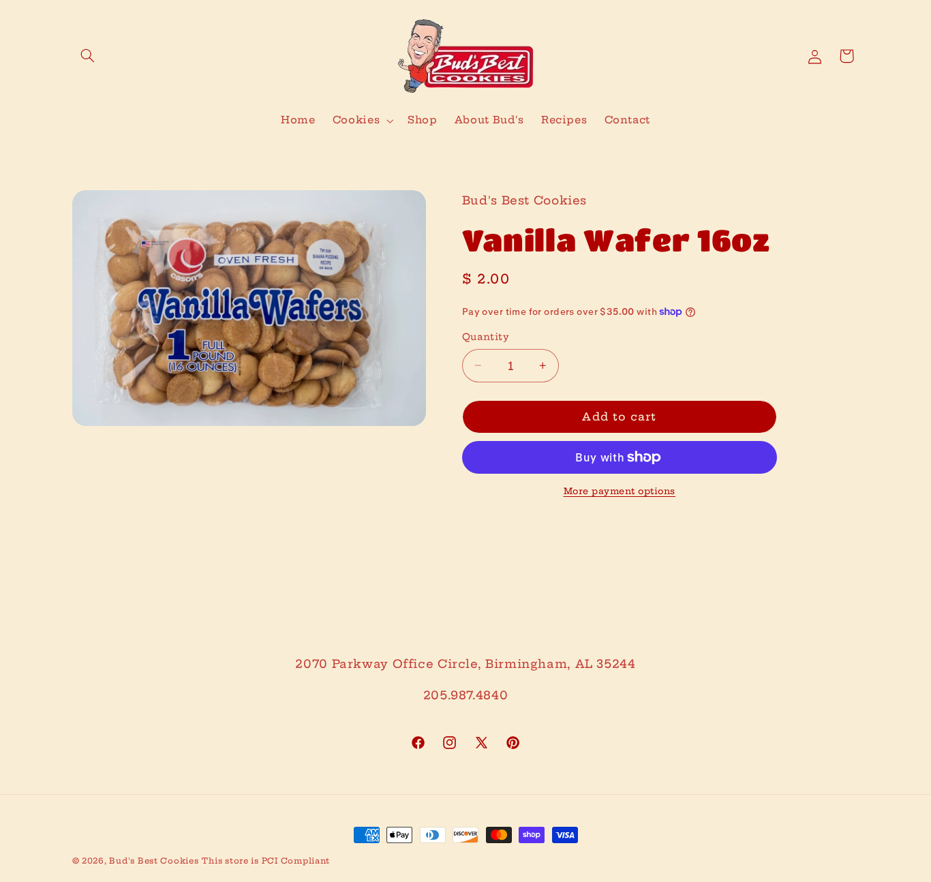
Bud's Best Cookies (153, 861)
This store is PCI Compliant (266, 861)
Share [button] (494, 531)
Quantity (485, 337)
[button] (88, 56)
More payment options (620, 491)
